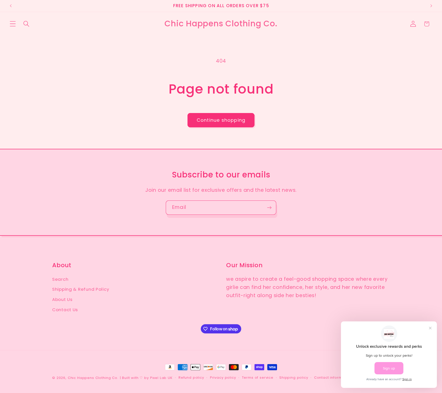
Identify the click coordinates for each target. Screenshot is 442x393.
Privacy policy (223, 377)
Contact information (333, 377)
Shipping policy (293, 377)
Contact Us (65, 310)
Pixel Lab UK (161, 377)
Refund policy (191, 377)
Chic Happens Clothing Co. (93, 377)
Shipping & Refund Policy (80, 289)
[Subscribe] (269, 207)
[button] (13, 24)
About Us (62, 299)
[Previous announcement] (10, 6)
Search (60, 279)
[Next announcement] (431, 6)
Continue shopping (221, 120)
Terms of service (257, 377)
